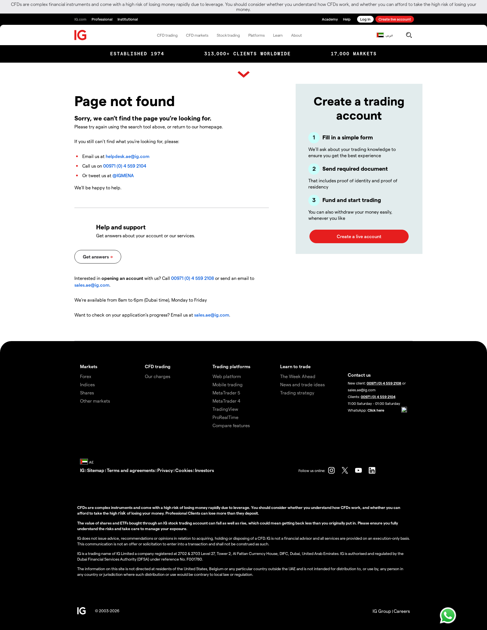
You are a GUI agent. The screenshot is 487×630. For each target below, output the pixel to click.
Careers (402, 611)
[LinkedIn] (372, 470)
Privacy (165, 470)
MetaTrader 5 (226, 392)
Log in (365, 19)
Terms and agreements (131, 470)
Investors (204, 470)
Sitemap (95, 470)
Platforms (256, 35)
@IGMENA (123, 175)
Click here (376, 410)
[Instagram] (331, 470)
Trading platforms (231, 366)
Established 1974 (137, 53)
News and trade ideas (302, 384)
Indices (87, 384)
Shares (87, 392)
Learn (278, 35)
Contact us (359, 374)
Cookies (183, 470)
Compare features (231, 425)
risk (122, 512)
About (296, 35)
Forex (85, 376)
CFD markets (197, 35)
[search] (409, 35)
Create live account (394, 19)
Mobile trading (227, 384)
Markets (88, 366)
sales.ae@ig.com (91, 284)
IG (82, 470)
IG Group (382, 611)
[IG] (80, 35)
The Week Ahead (297, 376)
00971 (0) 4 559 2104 (124, 165)
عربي (389, 35)
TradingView (225, 409)
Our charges (157, 376)
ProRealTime (225, 417)
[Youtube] (358, 470)
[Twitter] (345, 470)
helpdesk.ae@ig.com (127, 156)
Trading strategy (297, 392)
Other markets (95, 400)
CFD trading (167, 35)
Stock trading (228, 35)
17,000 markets (354, 53)
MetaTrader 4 (226, 400)
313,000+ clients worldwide (247, 53)
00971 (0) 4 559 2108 (192, 278)
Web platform (226, 376)
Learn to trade (295, 366)
